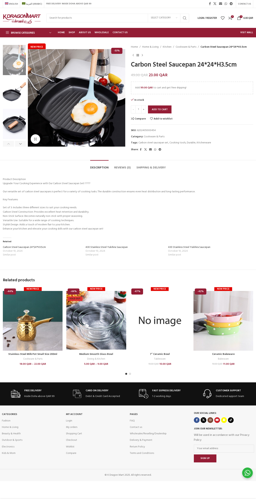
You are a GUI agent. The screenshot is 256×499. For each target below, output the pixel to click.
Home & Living (150, 47)
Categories (9, 414)
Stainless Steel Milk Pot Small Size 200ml (32, 354)
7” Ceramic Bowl (160, 354)
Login (69, 421)
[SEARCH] (184, 18)
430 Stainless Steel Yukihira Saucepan (106, 247)
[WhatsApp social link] (225, 4)
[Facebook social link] (210, 4)
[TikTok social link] (231, 420)
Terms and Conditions (142, 453)
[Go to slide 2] (130, 374)
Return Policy (137, 447)
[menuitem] (11, 4)
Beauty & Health (11, 433)
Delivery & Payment (141, 440)
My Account (74, 414)
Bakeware (223, 359)
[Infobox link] (33, 394)
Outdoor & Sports (12, 440)
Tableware (160, 359)
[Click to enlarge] (35, 139)
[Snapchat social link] (224, 420)
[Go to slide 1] (126, 374)
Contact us (136, 427)
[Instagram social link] (210, 420)
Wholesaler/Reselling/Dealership (148, 433)
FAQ (132, 421)
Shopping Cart (74, 433)
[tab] (99, 166)
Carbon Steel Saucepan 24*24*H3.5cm (24, 247)
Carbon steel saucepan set (153, 143)
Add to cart (160, 110)
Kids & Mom (9, 453)
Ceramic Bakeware (223, 354)
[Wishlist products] (222, 18)
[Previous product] (133, 55)
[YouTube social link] (217, 420)
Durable (191, 143)
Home (134, 47)
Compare (71, 453)
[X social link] (215, 4)
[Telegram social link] (231, 4)
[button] (8, 144)
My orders (71, 427)
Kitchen (167, 47)
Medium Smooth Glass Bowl (96, 354)
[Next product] (142, 55)
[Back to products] (137, 55)
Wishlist (70, 447)
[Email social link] (220, 4)
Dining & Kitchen (96, 359)
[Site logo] (22, 18)
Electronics (8, 447)
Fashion (6, 421)
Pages (134, 414)
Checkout (71, 440)
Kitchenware (204, 143)
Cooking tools (177, 143)
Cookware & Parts (186, 47)
